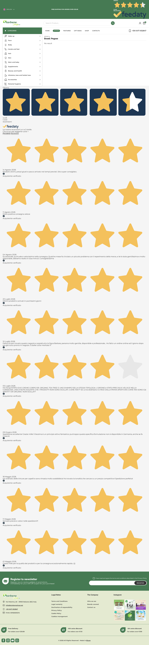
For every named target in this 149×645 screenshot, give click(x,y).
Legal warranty (56, 604)
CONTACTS (96, 31)
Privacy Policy (142, 578)
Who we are (91, 601)
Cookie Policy (56, 613)
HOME (47, 31)
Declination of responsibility (61, 607)
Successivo (14, 133)
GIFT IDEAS (78, 31)
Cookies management (59, 616)
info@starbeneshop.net (14, 605)
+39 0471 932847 (12, 609)
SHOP (87, 31)
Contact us (91, 607)
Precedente (6, 133)
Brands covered (93, 604)
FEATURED (67, 31)
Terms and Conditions (59, 601)
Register (140, 583)
